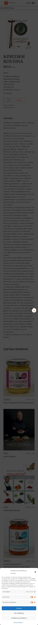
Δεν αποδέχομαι (19, 613)
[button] (35, 572)
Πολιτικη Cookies (18, 622)
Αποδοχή (19, 608)
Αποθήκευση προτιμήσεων (19, 618)
